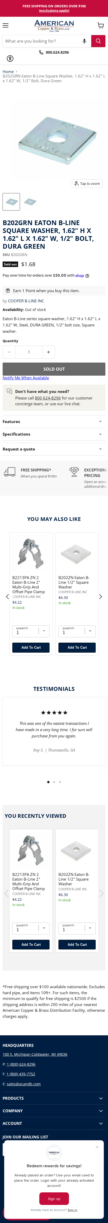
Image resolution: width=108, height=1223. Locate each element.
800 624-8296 (48, 398)
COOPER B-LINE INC (26, 300)
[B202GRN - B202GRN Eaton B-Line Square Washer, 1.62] (11, 201)
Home (8, 71)
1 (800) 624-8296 (21, 1064)
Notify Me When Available (26, 377)
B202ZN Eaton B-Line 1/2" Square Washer (74, 582)
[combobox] (47, 41)
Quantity (10, 341)
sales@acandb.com (24, 1083)
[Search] (98, 41)
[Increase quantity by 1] (48, 352)
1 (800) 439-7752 (21, 1073)
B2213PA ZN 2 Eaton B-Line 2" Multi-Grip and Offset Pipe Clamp (28, 584)
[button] (84, 41)
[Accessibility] (10, 58)
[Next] (100, 596)
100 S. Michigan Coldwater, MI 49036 (35, 1054)
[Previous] (8, 596)
